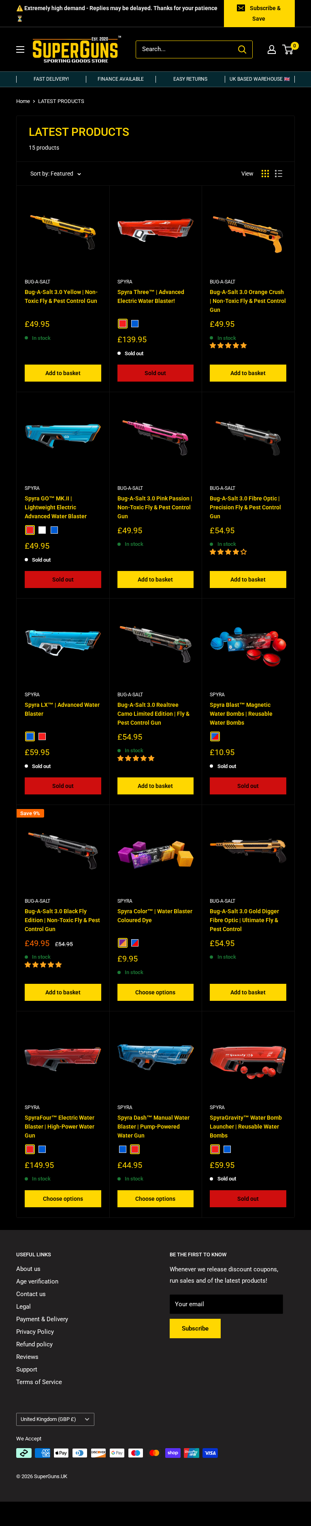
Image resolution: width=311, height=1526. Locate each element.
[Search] (242, 49)
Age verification (37, 1281)
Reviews (27, 1357)
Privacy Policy (35, 1331)
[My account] (272, 49)
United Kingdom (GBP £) (48, 1419)
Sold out (155, 373)
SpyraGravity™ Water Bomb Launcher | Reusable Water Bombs (246, 1126)
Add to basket (63, 373)
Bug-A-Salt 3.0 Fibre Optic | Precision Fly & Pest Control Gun (245, 507)
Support (26, 1369)
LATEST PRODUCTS (61, 101)
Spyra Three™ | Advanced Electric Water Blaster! (150, 296)
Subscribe (195, 1328)
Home (23, 101)
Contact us (31, 1294)
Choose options (155, 992)
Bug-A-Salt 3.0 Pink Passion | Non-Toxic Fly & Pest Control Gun (154, 507)
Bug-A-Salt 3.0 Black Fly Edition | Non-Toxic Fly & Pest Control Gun (62, 920)
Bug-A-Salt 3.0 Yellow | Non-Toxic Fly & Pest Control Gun (61, 296)
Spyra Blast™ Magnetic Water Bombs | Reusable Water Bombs (241, 713)
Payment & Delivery (42, 1319)
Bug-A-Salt (37, 282)
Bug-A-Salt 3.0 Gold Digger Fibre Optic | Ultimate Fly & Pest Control (244, 920)
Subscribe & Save (265, 13)
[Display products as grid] (265, 173)
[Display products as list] (278, 173)
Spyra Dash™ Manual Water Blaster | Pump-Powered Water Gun (153, 1126)
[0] (288, 49)
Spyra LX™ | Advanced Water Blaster (62, 709)
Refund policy (34, 1344)
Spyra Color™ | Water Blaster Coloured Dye (154, 915)
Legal (23, 1306)
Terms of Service (39, 1382)
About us (28, 1269)
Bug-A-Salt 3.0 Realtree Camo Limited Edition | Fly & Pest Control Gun (153, 713)
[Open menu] (20, 49)
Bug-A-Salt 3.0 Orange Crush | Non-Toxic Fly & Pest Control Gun (248, 301)
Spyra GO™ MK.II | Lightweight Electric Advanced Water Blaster (56, 507)
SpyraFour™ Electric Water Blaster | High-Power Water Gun (59, 1126)
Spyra (124, 282)
